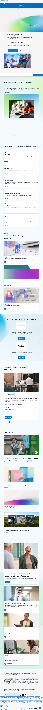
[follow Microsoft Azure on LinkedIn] (23, 695)
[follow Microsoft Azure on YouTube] (26, 695)
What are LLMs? (31, 702)
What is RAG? (2, 704)
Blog (33, 700)
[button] (16, 75)
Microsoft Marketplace (17, 700)
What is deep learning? (18, 702)
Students (1, 701)
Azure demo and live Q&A (35, 698)
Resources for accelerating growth (12, 698)
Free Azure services (18, 697)
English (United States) (4, 705)
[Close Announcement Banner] (38, 4)
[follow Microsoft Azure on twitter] (18, 695)
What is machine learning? (9, 702)
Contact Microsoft (16, 708)
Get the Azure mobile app (11, 694)
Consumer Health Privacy (4, 708)
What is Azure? (2, 696)
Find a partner (23, 700)
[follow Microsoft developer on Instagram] (21, 695)
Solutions (4, 698)
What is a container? (37, 702)
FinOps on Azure (34, 697)
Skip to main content (4, 0)
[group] (21, 396)
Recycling (1, 709)
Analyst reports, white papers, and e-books (18, 701)
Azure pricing (12, 697)
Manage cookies (25, 708)
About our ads (6, 709)
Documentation (29, 700)
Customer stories (3, 697)
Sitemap (10, 708)
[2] (4, 676)
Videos (28, 701)
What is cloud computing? (34, 701)
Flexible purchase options (26, 697)
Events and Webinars (7, 701)
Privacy (20, 708)
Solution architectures (23, 698)
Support (28, 698)
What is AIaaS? (25, 702)
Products (8, 697)
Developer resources (38, 700)
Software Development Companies (6, 700)
